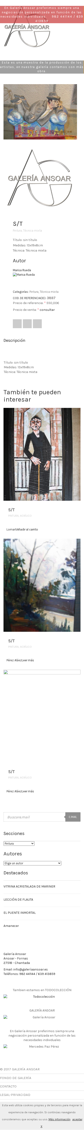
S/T (11, 509)
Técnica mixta (32, 230)
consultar (47, 310)
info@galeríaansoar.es (30, 969)
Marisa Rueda (22, 270)
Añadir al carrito (27, 529)
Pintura (17, 230)
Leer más (28, 660)
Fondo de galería (15, 1078)
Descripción (14, 340)
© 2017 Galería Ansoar (20, 1069)
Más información (59, 1119)
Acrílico (26, 515)
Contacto (8, 1086)
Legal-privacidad (15, 1095)
